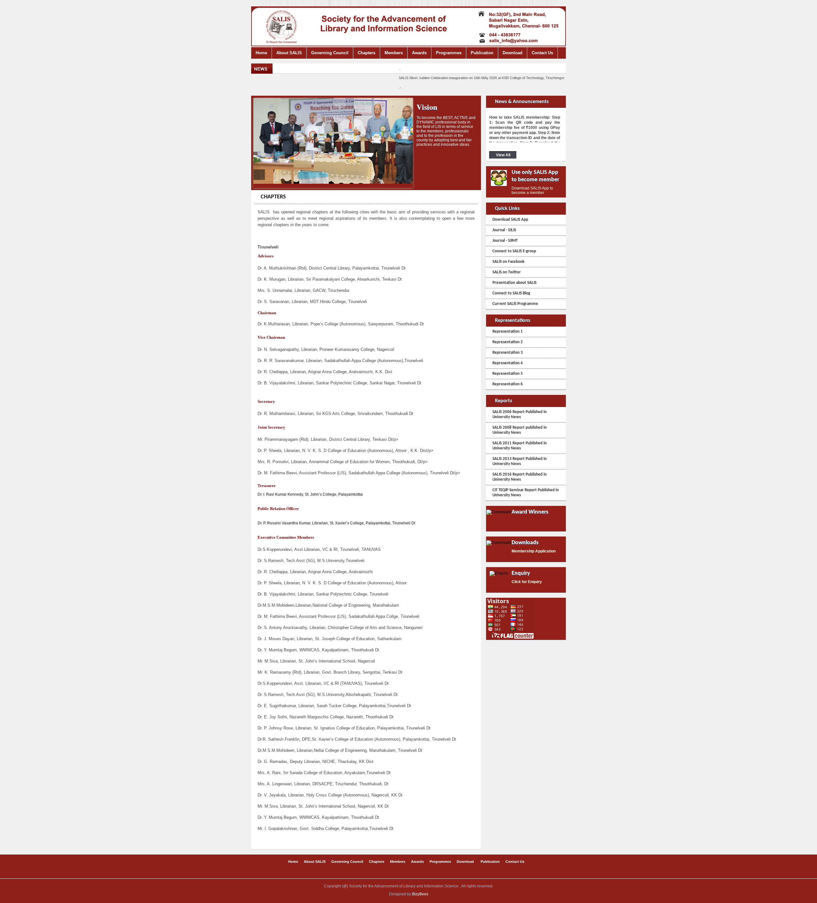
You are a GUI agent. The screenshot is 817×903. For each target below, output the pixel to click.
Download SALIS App (510, 220)
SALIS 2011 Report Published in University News (519, 445)
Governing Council (330, 52)
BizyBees (420, 894)
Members (394, 52)
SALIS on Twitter (506, 272)
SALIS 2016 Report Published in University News (519, 477)
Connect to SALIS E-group (514, 251)
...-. (518, 77)
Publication (482, 52)
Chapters (366, 52)
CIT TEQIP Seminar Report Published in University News (525, 492)
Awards (419, 52)
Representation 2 (507, 342)
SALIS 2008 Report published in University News (519, 430)
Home (261, 52)
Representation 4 (507, 363)
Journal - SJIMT (505, 241)
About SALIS (289, 52)
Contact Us (542, 52)
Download (512, 52)
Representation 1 (507, 331)
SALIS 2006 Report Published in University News (519, 414)
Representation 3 (507, 353)
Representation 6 (507, 384)
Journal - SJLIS (504, 230)
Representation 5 (507, 374)
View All (503, 155)
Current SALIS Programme (515, 304)
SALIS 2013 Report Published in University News (519, 461)
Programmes (448, 52)
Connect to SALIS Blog (511, 293)
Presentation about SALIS (514, 283)
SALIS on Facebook (508, 262)
